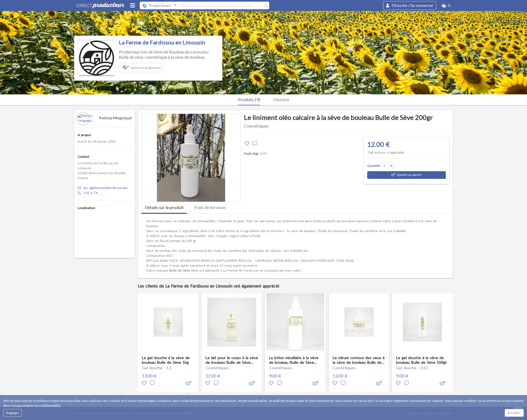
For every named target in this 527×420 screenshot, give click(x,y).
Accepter (514, 413)
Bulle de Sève (179, 270)
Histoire (281, 99)
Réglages (12, 413)
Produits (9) (249, 99)
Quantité (373, 166)
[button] (446, 5)
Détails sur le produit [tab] (164, 207)
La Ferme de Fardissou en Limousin (162, 42)
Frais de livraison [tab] (210, 207)
